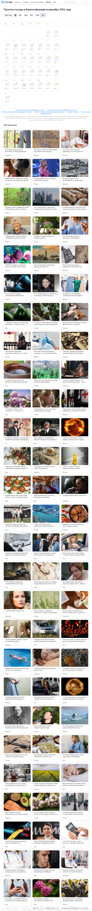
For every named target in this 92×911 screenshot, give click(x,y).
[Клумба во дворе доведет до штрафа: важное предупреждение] (46, 230)
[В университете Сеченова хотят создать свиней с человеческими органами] (74, 201)
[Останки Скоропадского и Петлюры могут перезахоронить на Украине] (17, 719)
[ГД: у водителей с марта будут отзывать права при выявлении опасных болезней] (74, 546)
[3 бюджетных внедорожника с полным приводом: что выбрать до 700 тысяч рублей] (46, 633)
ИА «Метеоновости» (85, 909)
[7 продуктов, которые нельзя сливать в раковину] (46, 460)
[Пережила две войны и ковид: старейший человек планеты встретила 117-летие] (17, 230)
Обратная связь (67, 909)
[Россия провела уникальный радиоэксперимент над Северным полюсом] (74, 719)
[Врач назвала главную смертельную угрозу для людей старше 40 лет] (17, 806)
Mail (3, 909)
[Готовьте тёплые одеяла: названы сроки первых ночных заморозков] (46, 316)
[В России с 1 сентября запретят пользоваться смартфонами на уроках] (17, 892)
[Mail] (2, 2)
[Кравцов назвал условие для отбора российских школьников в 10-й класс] (17, 518)
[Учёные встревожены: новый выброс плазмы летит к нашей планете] (74, 431)
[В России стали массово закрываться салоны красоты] (74, 143)
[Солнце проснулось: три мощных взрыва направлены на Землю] (74, 691)
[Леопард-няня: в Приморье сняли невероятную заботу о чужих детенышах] (17, 201)
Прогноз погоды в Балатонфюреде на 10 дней (49, 112)
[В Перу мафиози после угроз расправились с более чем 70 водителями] (17, 777)
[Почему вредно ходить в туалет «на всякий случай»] (17, 633)
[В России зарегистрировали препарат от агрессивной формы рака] (46, 345)
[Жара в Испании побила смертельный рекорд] (46, 719)
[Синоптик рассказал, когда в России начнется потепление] (74, 806)
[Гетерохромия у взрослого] (17, 604)
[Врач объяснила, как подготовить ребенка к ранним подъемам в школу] (74, 777)
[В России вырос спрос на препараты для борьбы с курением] (74, 230)
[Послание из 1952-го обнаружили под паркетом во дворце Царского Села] (46, 143)
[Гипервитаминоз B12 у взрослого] (74, 489)
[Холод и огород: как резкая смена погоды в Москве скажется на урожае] (46, 777)
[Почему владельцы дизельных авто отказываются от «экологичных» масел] (17, 835)
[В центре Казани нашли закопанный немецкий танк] (74, 258)
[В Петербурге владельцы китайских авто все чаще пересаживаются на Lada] (17, 575)
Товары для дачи (46, 114)
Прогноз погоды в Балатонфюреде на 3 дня (30, 110)
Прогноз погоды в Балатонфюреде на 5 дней (62, 110)
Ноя (37, 15)
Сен (25, 15)
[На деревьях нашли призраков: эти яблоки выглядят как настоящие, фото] (46, 748)
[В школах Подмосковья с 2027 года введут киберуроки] (74, 748)
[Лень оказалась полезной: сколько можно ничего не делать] (74, 316)
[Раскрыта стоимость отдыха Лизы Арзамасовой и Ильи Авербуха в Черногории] (17, 431)
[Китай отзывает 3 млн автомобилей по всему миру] (74, 172)
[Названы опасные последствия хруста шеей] (46, 662)
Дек (43, 15)
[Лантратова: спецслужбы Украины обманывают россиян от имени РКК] (74, 402)
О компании (8, 909)
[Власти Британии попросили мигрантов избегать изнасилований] (46, 258)
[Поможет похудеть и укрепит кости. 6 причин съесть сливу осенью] (17, 258)
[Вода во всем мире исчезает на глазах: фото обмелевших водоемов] (17, 748)
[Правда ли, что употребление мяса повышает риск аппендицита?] (74, 518)
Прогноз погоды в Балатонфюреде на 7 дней (16, 112)
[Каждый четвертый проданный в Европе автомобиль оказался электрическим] (17, 546)
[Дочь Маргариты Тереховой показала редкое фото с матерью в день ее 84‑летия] (74, 575)
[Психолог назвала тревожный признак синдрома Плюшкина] (74, 345)
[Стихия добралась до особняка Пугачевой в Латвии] (46, 172)
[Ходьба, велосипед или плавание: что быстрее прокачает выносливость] (17, 662)
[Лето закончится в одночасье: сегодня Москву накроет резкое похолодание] (46, 201)
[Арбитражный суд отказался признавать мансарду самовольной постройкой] (46, 489)
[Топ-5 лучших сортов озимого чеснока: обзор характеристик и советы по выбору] (46, 806)
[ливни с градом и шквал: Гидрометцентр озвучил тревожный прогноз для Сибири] (74, 460)
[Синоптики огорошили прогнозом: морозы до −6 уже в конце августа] (17, 345)
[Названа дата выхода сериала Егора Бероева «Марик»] (46, 863)
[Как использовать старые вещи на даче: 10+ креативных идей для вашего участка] (74, 633)
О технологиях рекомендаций (53, 909)
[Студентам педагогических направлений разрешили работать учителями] (17, 691)
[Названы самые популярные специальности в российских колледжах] (17, 863)
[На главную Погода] (8, 2)
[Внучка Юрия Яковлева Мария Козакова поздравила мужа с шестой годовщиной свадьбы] (46, 835)
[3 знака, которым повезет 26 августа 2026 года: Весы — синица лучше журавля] (74, 374)
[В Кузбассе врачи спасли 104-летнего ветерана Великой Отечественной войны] (74, 863)
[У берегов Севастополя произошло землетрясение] (46, 518)
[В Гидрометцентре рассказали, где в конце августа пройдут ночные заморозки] (74, 662)
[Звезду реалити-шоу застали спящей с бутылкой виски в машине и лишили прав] (46, 691)
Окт (31, 15)
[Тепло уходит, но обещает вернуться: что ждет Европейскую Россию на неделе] (46, 604)
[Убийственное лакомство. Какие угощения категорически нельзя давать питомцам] (17, 172)
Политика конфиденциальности (36, 909)
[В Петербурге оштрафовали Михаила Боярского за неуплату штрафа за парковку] (46, 431)
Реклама (15, 909)
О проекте (23, 909)
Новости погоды (72, 112)
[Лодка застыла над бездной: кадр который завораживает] (46, 374)
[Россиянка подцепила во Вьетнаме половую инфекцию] (17, 143)
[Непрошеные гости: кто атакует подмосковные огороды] (46, 402)
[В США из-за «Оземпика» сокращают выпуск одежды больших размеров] (74, 287)
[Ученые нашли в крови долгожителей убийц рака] (17, 287)
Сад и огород (85, 112)
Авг (20, 15)
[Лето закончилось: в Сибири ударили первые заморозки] (74, 892)
